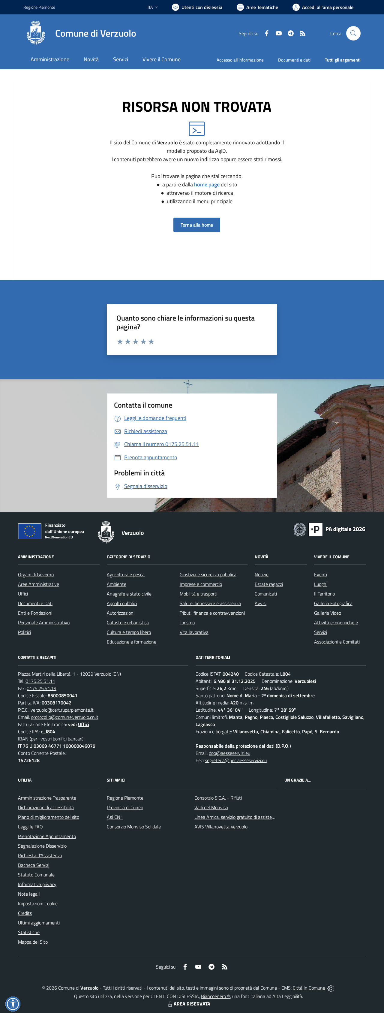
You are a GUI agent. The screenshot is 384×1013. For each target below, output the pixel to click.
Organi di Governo (36, 574)
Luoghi (320, 584)
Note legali (29, 893)
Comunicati (266, 593)
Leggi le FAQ (30, 826)
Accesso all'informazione (240, 59)
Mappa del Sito (33, 941)
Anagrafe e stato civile (129, 593)
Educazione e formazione (131, 641)
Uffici (23, 593)
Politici (24, 632)
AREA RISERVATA (192, 1003)
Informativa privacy (37, 884)
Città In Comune (309, 987)
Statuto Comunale (36, 874)
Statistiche (29, 932)
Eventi (320, 574)
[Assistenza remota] (331, 987)
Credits (25, 913)
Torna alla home (197, 224)
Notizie (261, 574)
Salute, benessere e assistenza (210, 603)
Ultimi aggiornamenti (39, 922)
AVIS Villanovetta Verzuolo (221, 826)
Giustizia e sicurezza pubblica (208, 574)
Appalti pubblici (122, 603)
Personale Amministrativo (44, 622)
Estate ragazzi (269, 584)
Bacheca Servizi (33, 865)
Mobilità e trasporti (198, 593)
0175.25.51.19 (41, 688)
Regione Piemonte (39, 7)
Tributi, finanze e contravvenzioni (212, 613)
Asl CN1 (115, 817)
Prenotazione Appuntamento (47, 836)
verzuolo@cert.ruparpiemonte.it (62, 709)
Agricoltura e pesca (126, 574)
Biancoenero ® (215, 996)
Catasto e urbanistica (128, 622)
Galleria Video (327, 613)
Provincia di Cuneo (125, 807)
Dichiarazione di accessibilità (46, 807)
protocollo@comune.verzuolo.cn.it (64, 717)
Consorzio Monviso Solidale (134, 826)
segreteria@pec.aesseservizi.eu (236, 760)
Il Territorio (324, 593)
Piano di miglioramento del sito (48, 817)
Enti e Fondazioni (35, 613)
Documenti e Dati (35, 603)
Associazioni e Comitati (337, 641)
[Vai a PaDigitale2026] (329, 528)
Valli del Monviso (211, 807)
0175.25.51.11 (40, 681)
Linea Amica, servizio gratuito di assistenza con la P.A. (247, 817)
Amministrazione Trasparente (47, 797)
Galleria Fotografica (333, 603)
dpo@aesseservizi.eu (229, 753)
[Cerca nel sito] (353, 33)
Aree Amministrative (38, 584)
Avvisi (260, 603)
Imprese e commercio (201, 584)
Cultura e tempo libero (129, 632)
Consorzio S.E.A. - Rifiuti (218, 797)
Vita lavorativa (194, 632)
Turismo (187, 622)
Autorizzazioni (120, 613)
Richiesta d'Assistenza (40, 855)
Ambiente (116, 584)
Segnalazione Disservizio (42, 845)
